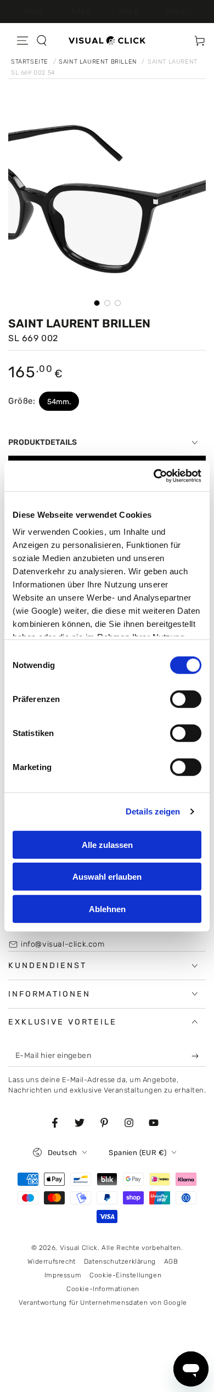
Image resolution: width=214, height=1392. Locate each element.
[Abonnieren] (197, 1056)
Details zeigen (153, 811)
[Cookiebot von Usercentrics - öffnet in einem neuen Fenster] (153, 476)
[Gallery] (107, 207)
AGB (171, 1261)
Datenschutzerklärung (120, 1261)
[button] (41, 40)
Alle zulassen (107, 844)
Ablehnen (107, 908)
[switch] (185, 699)
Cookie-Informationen (102, 1289)
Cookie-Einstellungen (125, 1275)
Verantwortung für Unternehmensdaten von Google (103, 1302)
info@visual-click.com (63, 944)
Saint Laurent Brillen (99, 61)
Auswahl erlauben (107, 876)
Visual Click (79, 1248)
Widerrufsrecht (51, 1261)
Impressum (62, 1275)
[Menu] (22, 40)
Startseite (30, 61)
